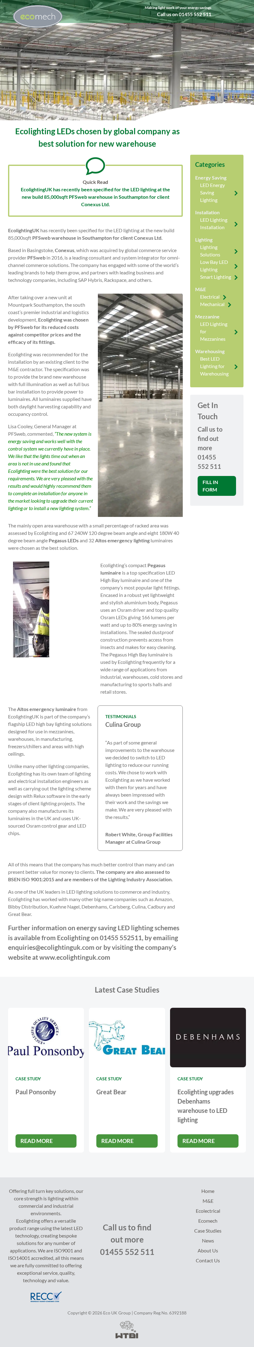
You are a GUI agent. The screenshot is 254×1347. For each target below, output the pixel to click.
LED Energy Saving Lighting (212, 192)
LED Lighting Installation (213, 223)
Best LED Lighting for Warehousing (214, 366)
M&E (200, 289)
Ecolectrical (208, 1211)
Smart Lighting (215, 277)
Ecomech (207, 1221)
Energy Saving (210, 177)
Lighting (203, 239)
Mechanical (212, 304)
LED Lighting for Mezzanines (213, 331)
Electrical (210, 297)
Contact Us (208, 1260)
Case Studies (207, 1231)
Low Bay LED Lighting (214, 265)
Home (207, 1191)
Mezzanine (207, 316)
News (208, 1240)
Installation (207, 212)
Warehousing (210, 351)
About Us (208, 1250)
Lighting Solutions (210, 250)
